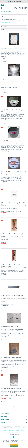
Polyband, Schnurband (7, 79)
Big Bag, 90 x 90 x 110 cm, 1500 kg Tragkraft (13, 48)
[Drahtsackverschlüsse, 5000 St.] (14, 318)
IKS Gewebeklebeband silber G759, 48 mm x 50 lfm (13, 172)
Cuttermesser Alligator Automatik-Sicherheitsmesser (10, 265)
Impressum (21, 432)
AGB (17, 432)
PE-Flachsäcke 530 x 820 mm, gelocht (11, 388)
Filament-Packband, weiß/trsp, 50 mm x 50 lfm (13, 203)
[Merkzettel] (19, 8)
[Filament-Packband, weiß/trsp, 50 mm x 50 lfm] (14, 194)
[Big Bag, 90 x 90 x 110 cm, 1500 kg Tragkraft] (14, 39)
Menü (5, 8)
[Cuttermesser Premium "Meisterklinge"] (14, 225)
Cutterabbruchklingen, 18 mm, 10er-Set (12, 295)
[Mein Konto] (22, 8)
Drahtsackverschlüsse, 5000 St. (9, 326)
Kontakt (17, 430)
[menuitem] (3, 8)
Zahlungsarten (11, 430)
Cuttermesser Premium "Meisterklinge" (12, 234)
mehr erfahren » (6, 22)
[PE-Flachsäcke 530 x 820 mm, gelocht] (14, 380)
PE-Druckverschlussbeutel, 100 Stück (11, 357)
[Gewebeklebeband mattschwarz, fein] (14, 132)
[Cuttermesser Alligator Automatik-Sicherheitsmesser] (14, 256)
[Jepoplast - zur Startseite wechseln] (2, 5)
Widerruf (6, 432)
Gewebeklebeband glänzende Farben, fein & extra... (13, 110)
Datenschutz (11, 432)
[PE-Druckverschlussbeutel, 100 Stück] (14, 349)
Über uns (5, 430)
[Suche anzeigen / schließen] (15, 8)
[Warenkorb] (25, 8)
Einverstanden (14, 446)
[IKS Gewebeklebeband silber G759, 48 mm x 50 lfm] (14, 163)
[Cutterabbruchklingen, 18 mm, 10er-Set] (14, 287)
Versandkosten (23, 426)
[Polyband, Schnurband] (14, 70)
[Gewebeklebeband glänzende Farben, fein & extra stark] (14, 101)
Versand (22, 430)
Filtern (4, 26)
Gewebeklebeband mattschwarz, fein (11, 141)
